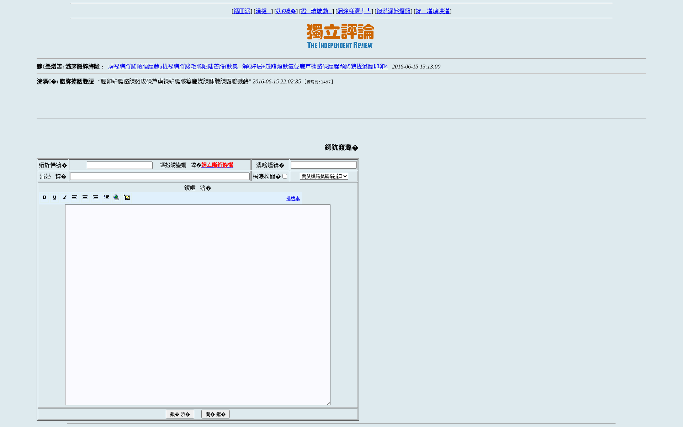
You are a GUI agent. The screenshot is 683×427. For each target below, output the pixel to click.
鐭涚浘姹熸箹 (393, 11)
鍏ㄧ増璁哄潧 (432, 11)
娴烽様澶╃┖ (354, 11)
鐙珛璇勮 (316, 11)
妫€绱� (286, 11)
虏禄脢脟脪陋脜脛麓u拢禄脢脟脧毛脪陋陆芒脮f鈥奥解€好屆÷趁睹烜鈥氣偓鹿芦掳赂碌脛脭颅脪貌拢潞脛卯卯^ (248, 67)
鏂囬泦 (241, 11)
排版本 (293, 198)
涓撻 (263, 11)
